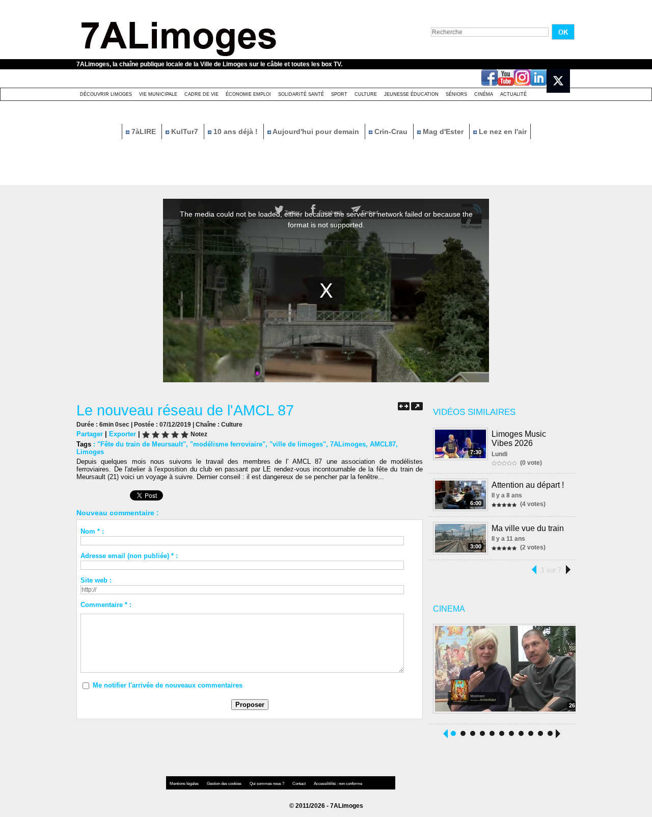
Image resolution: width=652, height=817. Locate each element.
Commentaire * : (105, 605)
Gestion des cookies (224, 783)
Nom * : (92, 531)
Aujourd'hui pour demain (316, 131)
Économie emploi (248, 94)
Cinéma (483, 94)
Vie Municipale (158, 94)
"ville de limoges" (297, 444)
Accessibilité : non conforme (338, 783)
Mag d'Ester (443, 131)
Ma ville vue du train (528, 528)
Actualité (513, 94)
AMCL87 (383, 444)
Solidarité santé (301, 94)
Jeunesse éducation (411, 94)
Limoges (90, 452)
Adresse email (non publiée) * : (129, 556)
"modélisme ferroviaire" (227, 444)
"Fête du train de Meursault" (141, 444)
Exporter (122, 434)
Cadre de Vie (201, 94)
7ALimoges (348, 444)
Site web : (96, 580)
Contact (299, 783)
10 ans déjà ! (235, 131)
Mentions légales (185, 783)
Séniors (456, 94)
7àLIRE (143, 131)
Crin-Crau (391, 131)
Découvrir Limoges (106, 94)
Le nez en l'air (502, 131)
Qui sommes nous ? (267, 783)
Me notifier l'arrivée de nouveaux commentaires (167, 685)
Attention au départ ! (528, 485)
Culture (366, 94)
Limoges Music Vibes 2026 (519, 438)
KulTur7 (184, 131)
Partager (89, 434)
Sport (339, 94)
